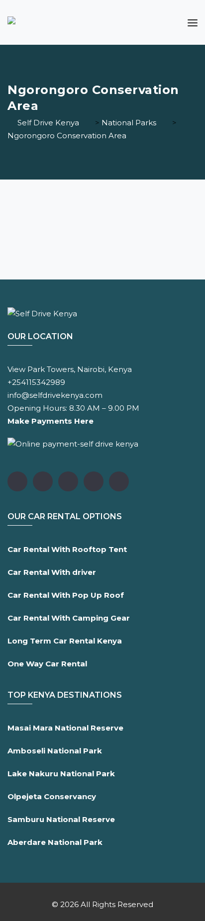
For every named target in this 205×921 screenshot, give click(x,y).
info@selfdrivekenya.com (54, 395)
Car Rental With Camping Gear (68, 618)
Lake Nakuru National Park (61, 773)
